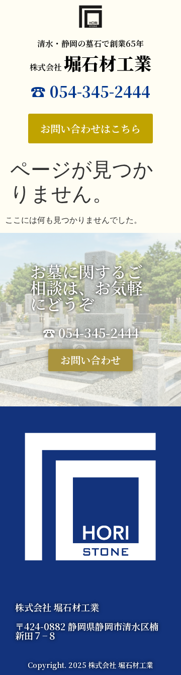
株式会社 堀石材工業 (57, 607)
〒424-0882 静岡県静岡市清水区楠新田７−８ (86, 631)
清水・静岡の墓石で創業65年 (90, 43)
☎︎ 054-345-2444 (90, 91)
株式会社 (91, 67)
